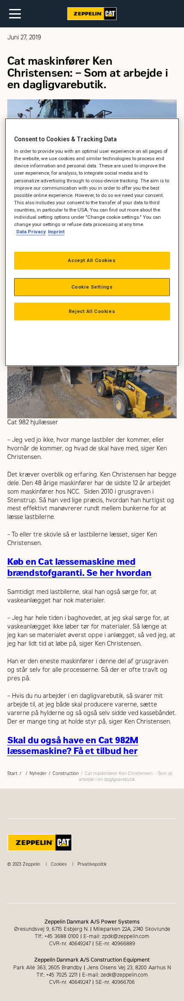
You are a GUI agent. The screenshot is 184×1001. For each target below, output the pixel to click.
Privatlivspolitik (92, 864)
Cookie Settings (92, 287)
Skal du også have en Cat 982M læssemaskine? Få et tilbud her (72, 746)
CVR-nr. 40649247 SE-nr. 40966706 (92, 982)
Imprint (56, 232)
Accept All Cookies (92, 260)
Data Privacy (31, 232)
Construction (66, 773)
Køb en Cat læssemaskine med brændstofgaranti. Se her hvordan (79, 567)
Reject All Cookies (92, 311)
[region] (92, 242)
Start (12, 773)
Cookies (59, 864)
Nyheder (38, 773)
